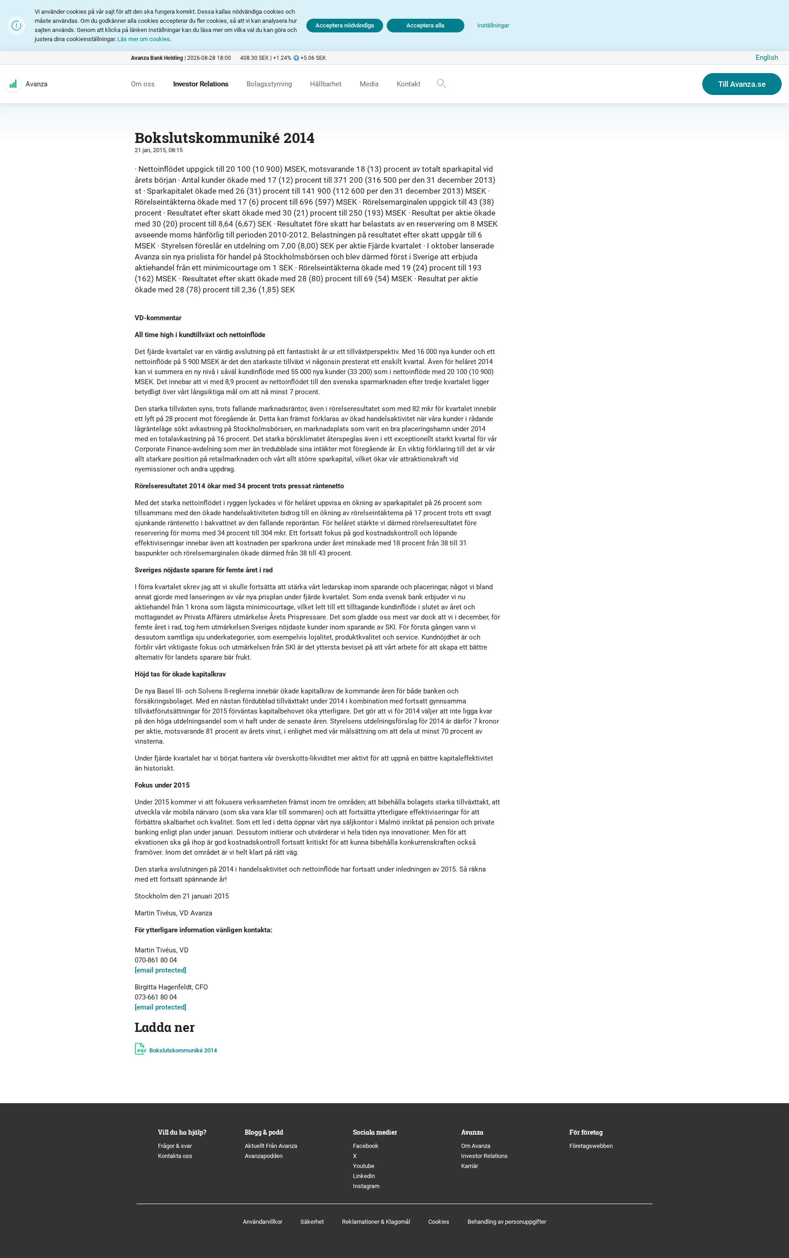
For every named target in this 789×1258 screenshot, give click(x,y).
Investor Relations (484, 1155)
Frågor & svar (175, 1145)
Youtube (363, 1166)
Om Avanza (475, 1145)
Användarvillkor (262, 1221)
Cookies (438, 1221)
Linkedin (364, 1176)
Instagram (366, 1186)
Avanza (36, 84)
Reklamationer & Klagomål (376, 1221)
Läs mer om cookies (143, 39)
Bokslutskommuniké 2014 (183, 1050)
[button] (493, 26)
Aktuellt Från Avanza (271, 1145)
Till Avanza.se (742, 84)
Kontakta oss (175, 1155)
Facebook (366, 1145)
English (767, 57)
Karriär (469, 1166)
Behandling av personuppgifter (507, 1221)
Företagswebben (591, 1145)
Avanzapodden (264, 1155)
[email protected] (160, 970)
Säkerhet (312, 1221)
